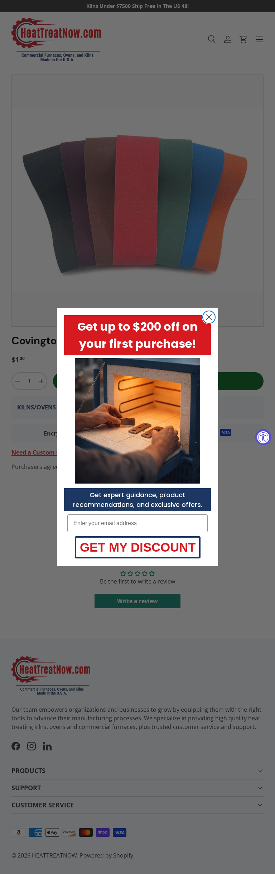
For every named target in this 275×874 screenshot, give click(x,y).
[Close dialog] (209, 317)
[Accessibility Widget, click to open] (263, 437)
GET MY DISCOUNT (138, 547)
